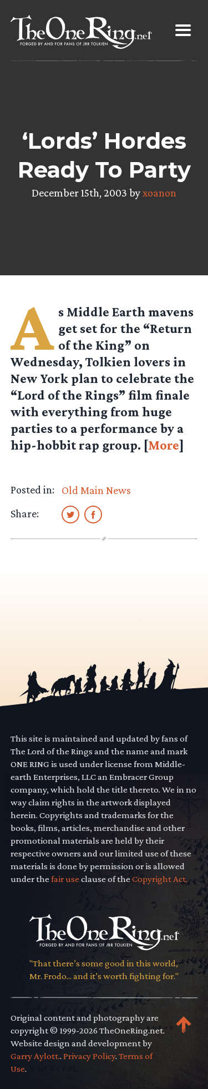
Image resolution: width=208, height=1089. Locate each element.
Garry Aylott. (35, 1056)
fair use (65, 879)
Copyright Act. (159, 879)
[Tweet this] (70, 514)
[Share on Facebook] (93, 514)
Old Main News (96, 490)
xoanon (159, 192)
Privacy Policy (89, 1056)
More (163, 444)
